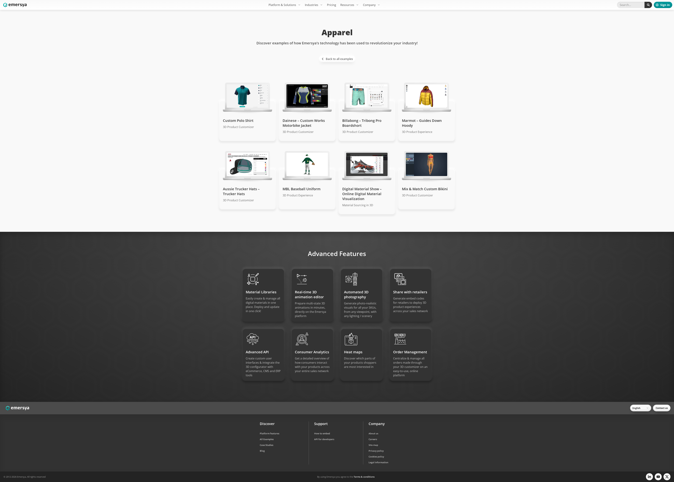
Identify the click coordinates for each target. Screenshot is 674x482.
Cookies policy (376, 456)
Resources (347, 5)
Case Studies (266, 445)
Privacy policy (376, 450)
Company (369, 5)
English (636, 408)
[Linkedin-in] (649, 476)
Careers (373, 439)
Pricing (331, 5)
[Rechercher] (648, 5)
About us (373, 433)
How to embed (322, 433)
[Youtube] (658, 476)
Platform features (269, 433)
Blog (262, 450)
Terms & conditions (364, 476)
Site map (373, 445)
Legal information (378, 462)
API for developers (324, 439)
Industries (311, 5)
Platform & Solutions (282, 5)
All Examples (267, 439)
